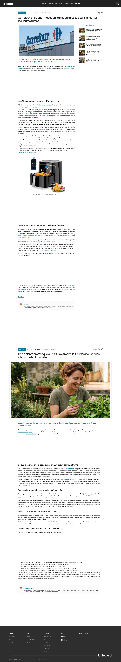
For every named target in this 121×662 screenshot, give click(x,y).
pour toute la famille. (50, 250)
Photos (11, 642)
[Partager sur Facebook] (99, 13)
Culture (66, 4)
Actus (51, 4)
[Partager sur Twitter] (102, 13)
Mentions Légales (22, 659)
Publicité (46, 648)
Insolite (29, 636)
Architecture (47, 636)
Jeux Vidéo (47, 645)
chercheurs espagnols (25, 432)
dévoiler (49, 68)
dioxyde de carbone (68, 479)
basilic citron (70, 469)
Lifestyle (77, 4)
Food (72, 4)
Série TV (46, 651)
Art (45, 639)
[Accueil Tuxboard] (9, 3)
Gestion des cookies (42, 659)
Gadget (29, 642)
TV (79, 637)
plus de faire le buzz (45, 105)
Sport (60, 4)
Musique (64, 640)
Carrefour (21, 297)
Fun (56, 4)
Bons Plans (44, 4)
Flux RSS (34, 659)
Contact (29, 659)
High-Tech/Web (84, 633)
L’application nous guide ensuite (28, 235)
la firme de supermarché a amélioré (34, 116)
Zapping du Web (31, 639)
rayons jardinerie (31, 434)
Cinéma (11, 639)
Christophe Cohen (38, 349)
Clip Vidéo (12, 636)
